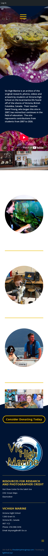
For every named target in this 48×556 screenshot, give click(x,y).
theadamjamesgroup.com (23, 549)
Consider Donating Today (24, 419)
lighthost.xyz (7, 552)
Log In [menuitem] (3, 3)
